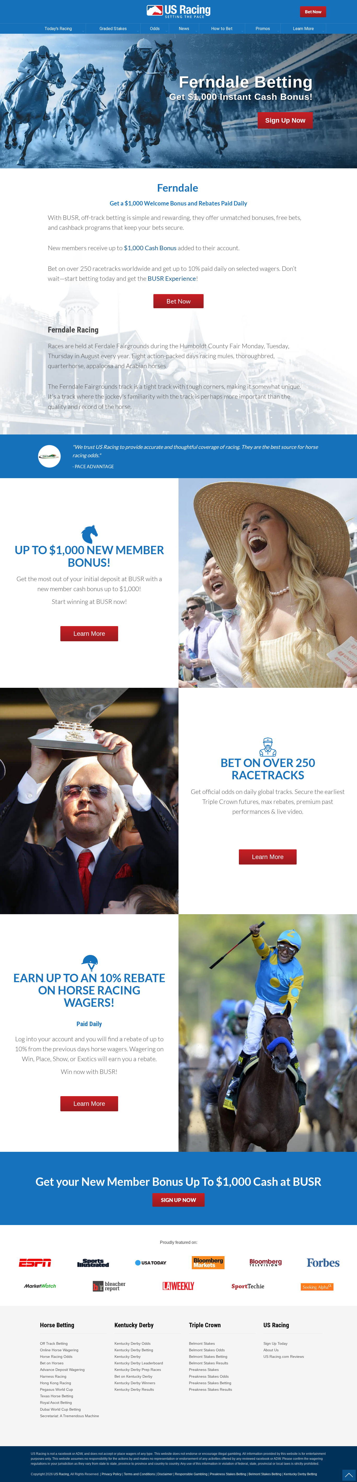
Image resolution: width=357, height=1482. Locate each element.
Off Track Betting (54, 1343)
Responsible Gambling (191, 1474)
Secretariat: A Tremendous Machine (69, 1416)
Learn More (89, 633)
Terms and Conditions (139, 1474)
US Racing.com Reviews (283, 1356)
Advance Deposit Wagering (62, 1369)
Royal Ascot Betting (56, 1402)
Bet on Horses (52, 1363)
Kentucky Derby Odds (132, 1343)
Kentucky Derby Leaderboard (138, 1363)
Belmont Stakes (202, 1343)
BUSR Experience (172, 278)
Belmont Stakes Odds (207, 1350)
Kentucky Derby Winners (134, 1383)
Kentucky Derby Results (134, 1389)
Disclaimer (164, 1474)
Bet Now (313, 11)
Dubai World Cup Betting (60, 1409)
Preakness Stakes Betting (210, 1383)
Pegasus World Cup (56, 1389)
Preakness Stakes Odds (209, 1376)
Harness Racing (53, 1376)
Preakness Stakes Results (210, 1389)
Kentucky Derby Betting (133, 1350)
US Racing (61, 1474)
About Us (271, 1350)
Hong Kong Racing (55, 1383)
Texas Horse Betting (56, 1396)
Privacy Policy (112, 1474)
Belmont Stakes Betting (208, 1356)
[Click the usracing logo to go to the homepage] (178, 12)
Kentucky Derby (127, 1356)
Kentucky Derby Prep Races (137, 1369)
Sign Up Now (285, 120)
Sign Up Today (275, 1343)
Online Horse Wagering (59, 1350)
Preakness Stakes (204, 1369)
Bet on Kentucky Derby (133, 1376)
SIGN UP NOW (178, 1200)
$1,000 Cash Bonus (150, 247)
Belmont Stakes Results (208, 1363)
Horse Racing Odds (56, 1356)
